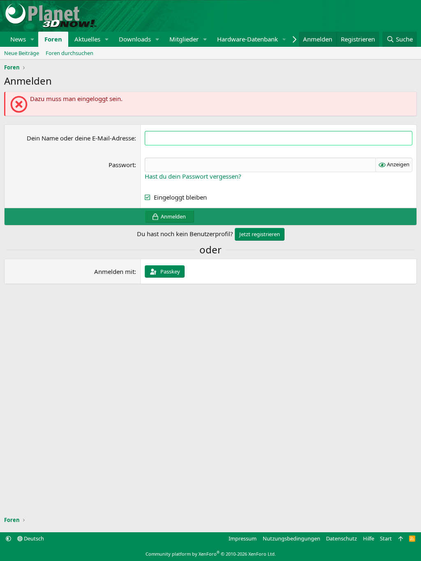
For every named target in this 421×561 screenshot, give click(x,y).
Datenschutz (341, 538)
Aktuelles (87, 39)
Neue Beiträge (21, 53)
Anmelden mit (114, 271)
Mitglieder (184, 39)
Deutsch (33, 538)
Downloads (135, 39)
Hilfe (368, 538)
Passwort (121, 165)
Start (386, 538)
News (18, 39)
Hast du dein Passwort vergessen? (193, 176)
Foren (53, 39)
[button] (32, 39)
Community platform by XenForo (211, 554)
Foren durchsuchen (69, 53)
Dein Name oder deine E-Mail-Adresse (80, 138)
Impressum (243, 538)
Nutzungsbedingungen (291, 538)
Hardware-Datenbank (247, 39)
